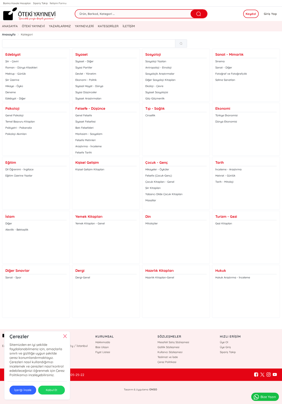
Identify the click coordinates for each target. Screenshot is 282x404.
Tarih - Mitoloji (224, 181)
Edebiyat (13, 54)
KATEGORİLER (108, 26)
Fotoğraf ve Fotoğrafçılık (231, 73)
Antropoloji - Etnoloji (158, 67)
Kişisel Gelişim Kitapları (89, 169)
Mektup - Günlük (15, 73)
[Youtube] (275, 375)
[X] (262, 375)
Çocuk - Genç (156, 162)
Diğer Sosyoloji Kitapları (160, 79)
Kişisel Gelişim (87, 162)
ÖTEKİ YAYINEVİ (33, 26)
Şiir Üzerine (12, 79)
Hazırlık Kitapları (159, 270)
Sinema (220, 61)
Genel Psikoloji (14, 115)
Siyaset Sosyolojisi (156, 92)
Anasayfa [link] (8, 34)
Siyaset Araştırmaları (88, 98)
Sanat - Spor (13, 277)
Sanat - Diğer (223, 67)
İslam (10, 216)
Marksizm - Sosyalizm (88, 133)
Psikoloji (12, 108)
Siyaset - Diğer (84, 61)
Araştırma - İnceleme (88, 146)
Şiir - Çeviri (12, 61)
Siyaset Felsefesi (85, 121)
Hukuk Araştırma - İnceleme (232, 277)
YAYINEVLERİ (84, 26)
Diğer (8, 223)
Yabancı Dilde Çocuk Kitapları (163, 194)
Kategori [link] (27, 34)
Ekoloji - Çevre (154, 86)
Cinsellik (150, 115)
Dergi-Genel (82, 277)
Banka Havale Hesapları (17, 3)
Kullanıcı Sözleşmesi (170, 352)
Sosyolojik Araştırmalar (159, 73)
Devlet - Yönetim (85, 73)
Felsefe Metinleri (85, 140)
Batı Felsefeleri (84, 127)
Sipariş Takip (40, 3)
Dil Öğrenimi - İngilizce (19, 169)
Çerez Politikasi (167, 362)
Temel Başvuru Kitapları (20, 121)
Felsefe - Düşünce (90, 108)
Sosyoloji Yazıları (155, 61)
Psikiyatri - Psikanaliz (18, 127)
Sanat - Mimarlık (229, 54)
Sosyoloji (153, 54)
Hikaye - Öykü (14, 86)
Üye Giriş (225, 347)
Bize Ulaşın (102, 347)
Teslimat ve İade (168, 357)
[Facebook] (256, 375)
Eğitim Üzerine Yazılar (18, 175)
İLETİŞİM (129, 26)
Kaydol (251, 14)
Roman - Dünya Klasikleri (21, 67)
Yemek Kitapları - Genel (90, 223)
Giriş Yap (270, 14)
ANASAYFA (10, 26)
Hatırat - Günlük (225, 175)
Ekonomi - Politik (86, 79)
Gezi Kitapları (223, 223)
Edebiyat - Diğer (15, 98)
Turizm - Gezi (226, 216)
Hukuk (220, 270)
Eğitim (10, 162)
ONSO (153, 389)
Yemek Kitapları (88, 216)
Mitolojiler (151, 223)
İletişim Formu (58, 3)
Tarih (219, 162)
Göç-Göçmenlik (155, 98)
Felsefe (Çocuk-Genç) (158, 175)
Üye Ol (224, 342)
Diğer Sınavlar (17, 270)
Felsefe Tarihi (83, 152)
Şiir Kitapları (153, 188)
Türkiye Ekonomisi (226, 115)
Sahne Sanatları (225, 79)
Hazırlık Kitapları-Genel (159, 277)
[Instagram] (268, 375)
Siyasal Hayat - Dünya (89, 86)
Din (148, 216)
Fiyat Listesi (102, 352)
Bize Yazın (268, 397)
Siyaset (81, 54)
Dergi (79, 270)
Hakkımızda (102, 342)
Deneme (10, 92)
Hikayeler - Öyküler (157, 169)
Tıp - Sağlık (155, 108)
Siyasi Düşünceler (86, 92)
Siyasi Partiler (83, 67)
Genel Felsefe (83, 115)
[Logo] (29, 14)
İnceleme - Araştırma (228, 169)
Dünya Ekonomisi (226, 121)
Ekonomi (222, 108)
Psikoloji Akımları (16, 133)
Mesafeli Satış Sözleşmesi (173, 342)
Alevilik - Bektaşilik (16, 229)
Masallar (150, 200)
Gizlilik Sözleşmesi (168, 347)
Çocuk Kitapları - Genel (159, 181)
